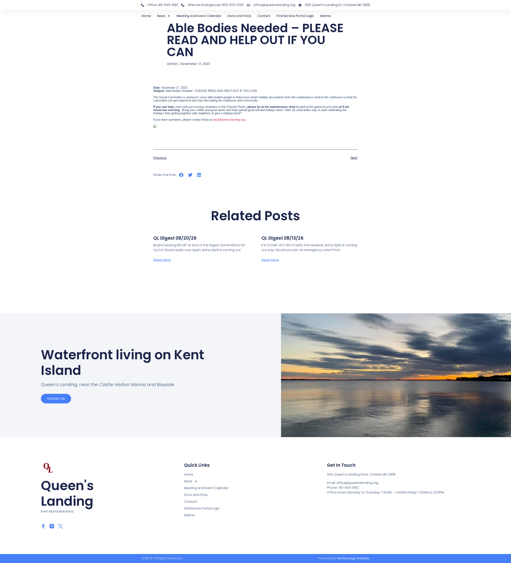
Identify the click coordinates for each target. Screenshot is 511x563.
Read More (162, 260)
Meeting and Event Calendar (198, 16)
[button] (181, 175)
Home (146, 16)
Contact (263, 16)
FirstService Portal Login (295, 16)
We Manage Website (353, 558)
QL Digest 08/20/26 (174, 238)
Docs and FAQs (239, 16)
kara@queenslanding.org (229, 119)
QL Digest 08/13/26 (282, 238)
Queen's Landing (67, 493)
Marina (325, 16)
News (161, 16)
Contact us (56, 398)
